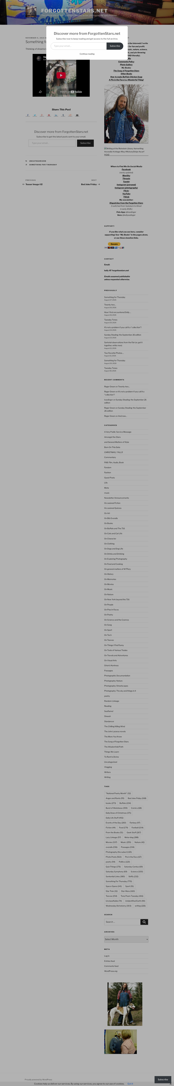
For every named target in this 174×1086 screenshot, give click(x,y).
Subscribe (115, 46)
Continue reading (87, 54)
